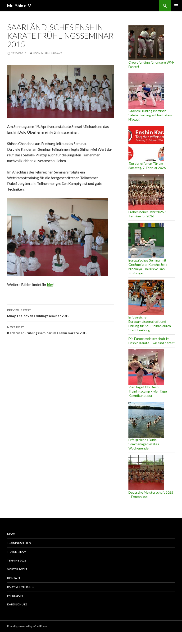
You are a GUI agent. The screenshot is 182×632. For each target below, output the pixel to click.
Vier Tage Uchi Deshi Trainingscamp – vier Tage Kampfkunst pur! (147, 391)
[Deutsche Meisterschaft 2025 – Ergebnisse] (146, 472)
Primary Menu (176, 5)
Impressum (15, 595)
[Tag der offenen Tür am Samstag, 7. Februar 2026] (146, 143)
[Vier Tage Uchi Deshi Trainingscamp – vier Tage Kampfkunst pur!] (146, 367)
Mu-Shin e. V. (19, 5)
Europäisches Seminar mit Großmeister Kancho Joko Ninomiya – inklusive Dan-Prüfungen (147, 266)
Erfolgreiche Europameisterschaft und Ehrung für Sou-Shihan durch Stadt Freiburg (149, 323)
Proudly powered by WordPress (27, 626)
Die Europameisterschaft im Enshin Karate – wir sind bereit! (151, 341)
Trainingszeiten (19, 543)
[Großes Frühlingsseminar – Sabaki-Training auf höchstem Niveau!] (146, 91)
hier (50, 284)
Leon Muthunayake (47, 53)
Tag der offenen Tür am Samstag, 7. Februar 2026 (147, 165)
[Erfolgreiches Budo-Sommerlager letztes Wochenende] (146, 420)
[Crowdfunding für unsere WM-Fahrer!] (146, 42)
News (11, 534)
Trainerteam (16, 551)
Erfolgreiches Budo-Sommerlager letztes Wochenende (143, 444)
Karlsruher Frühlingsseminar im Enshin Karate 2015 (47, 330)
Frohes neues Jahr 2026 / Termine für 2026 (147, 214)
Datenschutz (17, 604)
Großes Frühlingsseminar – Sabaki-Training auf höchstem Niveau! (150, 115)
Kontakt (13, 578)
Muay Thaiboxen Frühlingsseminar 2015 (38, 313)
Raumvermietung (20, 587)
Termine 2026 (16, 560)
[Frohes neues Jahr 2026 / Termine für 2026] (146, 192)
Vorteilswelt (17, 569)
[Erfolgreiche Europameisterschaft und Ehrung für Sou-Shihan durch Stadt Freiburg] (146, 297)
